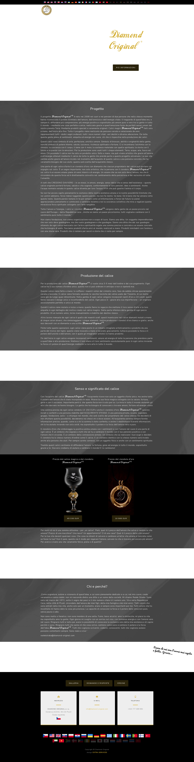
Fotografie (127, 9)
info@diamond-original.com (97, 709)
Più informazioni (125, 68)
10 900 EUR (121, 518)
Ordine (148, 9)
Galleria (74, 683)
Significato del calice (94, 10)
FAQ (138, 9)
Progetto (59, 9)
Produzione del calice (74, 10)
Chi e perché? (112, 10)
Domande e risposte (98, 683)
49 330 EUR (73, 518)
